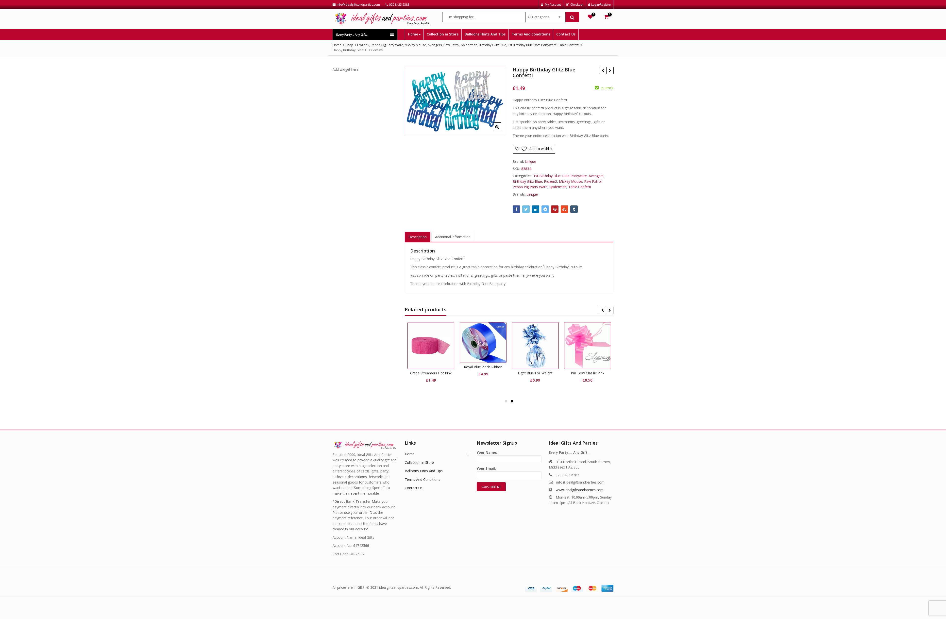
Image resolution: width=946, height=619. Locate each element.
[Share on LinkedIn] (535, 209)
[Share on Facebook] (516, 209)
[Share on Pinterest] (554, 209)
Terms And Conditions (531, 34)
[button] (501, 130)
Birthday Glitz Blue (527, 181)
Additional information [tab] (453, 236)
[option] (455, 101)
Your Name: (487, 452)
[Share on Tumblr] (574, 209)
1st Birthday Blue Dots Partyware (560, 175)
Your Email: (486, 468)
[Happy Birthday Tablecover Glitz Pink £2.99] (609, 70)
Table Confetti (579, 186)
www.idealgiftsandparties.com (580, 489)
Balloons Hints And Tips (485, 34)
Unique (530, 161)
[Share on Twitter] (526, 209)
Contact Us (565, 34)
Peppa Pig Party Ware (530, 186)
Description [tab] (417, 236)
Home (413, 34)
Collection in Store (442, 34)
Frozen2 (550, 181)
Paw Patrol (593, 181)
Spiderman (557, 186)
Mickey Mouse (570, 181)
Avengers (596, 175)
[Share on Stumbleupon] (564, 209)
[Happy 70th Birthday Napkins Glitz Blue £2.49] (602, 70)
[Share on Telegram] (545, 209)
